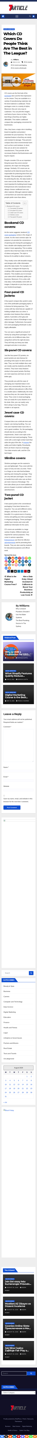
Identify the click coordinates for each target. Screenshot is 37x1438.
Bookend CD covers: (13, 206)
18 (10, 1088)
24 (6, 1092)
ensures (26, 442)
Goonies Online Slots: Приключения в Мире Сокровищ (18, 1328)
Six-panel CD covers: (16, 210)
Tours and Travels (10, 1053)
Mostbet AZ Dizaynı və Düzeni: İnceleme (18, 1305)
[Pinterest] (19, 558)
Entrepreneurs (9, 540)
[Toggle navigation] (17, 16)
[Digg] (22, 564)
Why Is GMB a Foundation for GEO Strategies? (16, 654)
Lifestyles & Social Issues (13, 1038)
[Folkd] (22, 561)
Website (6, 786)
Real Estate (8, 1048)
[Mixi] (12, 564)
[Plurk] (6, 564)
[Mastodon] (22, 558)
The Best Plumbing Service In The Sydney (22, 623)
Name (6, 767)
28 (23, 1092)
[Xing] (9, 561)
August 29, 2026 (13, 1354)
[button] (30, 16)
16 (31, 1084)
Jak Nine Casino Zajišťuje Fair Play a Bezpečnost (16, 1350)
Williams (16, 59)
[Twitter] (19, 564)
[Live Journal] (26, 564)
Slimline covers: (14, 215)
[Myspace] (19, 561)
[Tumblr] (26, 561)
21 (23, 1088)
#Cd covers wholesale (18, 68)
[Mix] (26, 558)
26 (14, 1092)
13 (18, 1084)
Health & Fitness (12, 1430)
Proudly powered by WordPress (12, 1419)
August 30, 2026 (13, 1287)
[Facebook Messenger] (29, 561)
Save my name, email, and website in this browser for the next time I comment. (17, 800)
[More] (9, 568)
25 (10, 1092)
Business (7, 991)
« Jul (5, 1102)
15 (27, 1084)
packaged (7, 96)
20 (18, 1088)
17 (6, 1088)
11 (10, 1084)
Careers (6, 996)
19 (14, 1088)
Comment (7, 727)
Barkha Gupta (22, 658)
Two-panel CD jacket (16, 217)
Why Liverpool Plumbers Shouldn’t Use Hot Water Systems (23, 613)
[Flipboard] (12, 561)
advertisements (9, 542)
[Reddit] (12, 558)
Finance (6, 1022)
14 (23, 1084)
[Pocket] (16, 564)
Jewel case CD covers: (16, 212)
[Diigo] (9, 564)
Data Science (8, 1007)
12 (14, 1084)
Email (5, 777)
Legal (6, 1033)
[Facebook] (6, 558)
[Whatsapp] (29, 558)
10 (6, 1084)
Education (7, 1017)
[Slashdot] (29, 564)
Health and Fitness (10, 1027)
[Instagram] (6, 561)
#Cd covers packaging (19, 65)
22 (27, 1088)
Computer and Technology (13, 1002)
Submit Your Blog (24, 1430)
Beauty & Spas (9, 986)
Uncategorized (9, 1059)
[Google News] (6, 568)
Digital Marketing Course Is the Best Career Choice (15, 697)
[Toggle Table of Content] (23, 203)
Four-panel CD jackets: (16, 208)
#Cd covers (28, 62)
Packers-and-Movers (11, 1043)
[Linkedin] (16, 558)
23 (31, 1088)
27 (18, 1092)
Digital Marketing (9, 29)
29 (27, 1092)
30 (31, 1092)
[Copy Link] (16, 561)
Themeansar (18, 1421)
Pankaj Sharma (23, 701)
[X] (9, 558)
